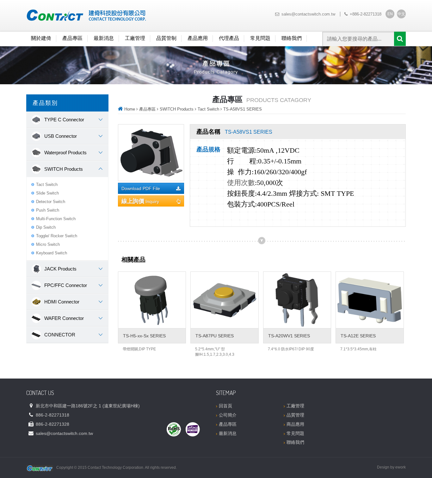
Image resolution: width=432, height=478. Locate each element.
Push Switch (47, 210)
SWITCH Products (177, 109)
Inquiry (140, 201)
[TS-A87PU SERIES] (224, 300)
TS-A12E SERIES (358, 335)
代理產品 (229, 38)
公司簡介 (228, 414)
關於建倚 (41, 38)
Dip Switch (46, 227)
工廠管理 (135, 38)
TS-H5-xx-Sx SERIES (144, 335)
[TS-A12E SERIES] (369, 300)
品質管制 (166, 38)
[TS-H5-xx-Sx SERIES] (152, 300)
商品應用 (295, 424)
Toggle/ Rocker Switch (56, 235)
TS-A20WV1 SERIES (289, 335)
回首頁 (225, 405)
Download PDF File (140, 188)
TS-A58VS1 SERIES (242, 109)
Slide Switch (47, 193)
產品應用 (198, 38)
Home (129, 109)
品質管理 (295, 414)
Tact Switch (47, 184)
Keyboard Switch (51, 253)
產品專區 (72, 38)
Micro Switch (48, 244)
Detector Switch (50, 201)
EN (390, 14)
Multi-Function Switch (56, 218)
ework (400, 467)
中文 (401, 14)
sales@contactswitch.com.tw (308, 14)
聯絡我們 (291, 38)
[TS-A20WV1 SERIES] (297, 300)
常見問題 (260, 38)
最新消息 (104, 38)
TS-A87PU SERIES (214, 335)
